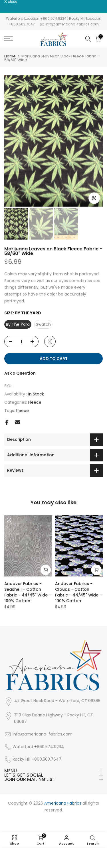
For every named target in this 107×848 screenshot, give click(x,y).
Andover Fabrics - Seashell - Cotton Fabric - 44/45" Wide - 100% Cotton (27, 592)
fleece (22, 410)
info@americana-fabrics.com (72, 24)
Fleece (34, 402)
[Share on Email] (17, 422)
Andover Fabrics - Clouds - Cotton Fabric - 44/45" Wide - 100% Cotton (78, 592)
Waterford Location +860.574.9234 (36, 18)
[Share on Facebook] (6, 422)
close (12, 1)
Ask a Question (20, 373)
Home (10, 56)
